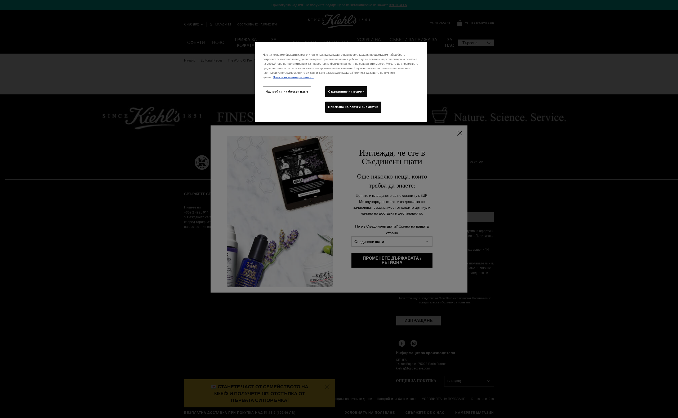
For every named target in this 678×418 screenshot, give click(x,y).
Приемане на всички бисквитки (353, 107)
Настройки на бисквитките (287, 91)
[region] (341, 82)
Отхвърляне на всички (346, 91)
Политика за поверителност (293, 77)
